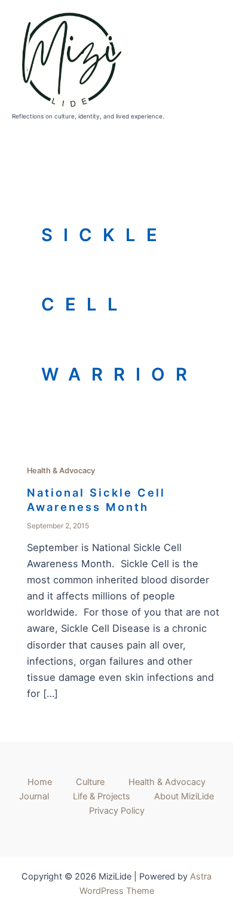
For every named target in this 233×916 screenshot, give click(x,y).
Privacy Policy (117, 810)
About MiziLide (184, 796)
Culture (90, 782)
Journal (34, 796)
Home (39, 782)
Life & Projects (101, 796)
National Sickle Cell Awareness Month (96, 499)
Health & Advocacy (61, 470)
